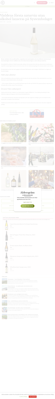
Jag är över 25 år (27, 206)
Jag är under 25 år (27, 202)
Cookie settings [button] (23, 396)
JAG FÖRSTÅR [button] (33, 396)
